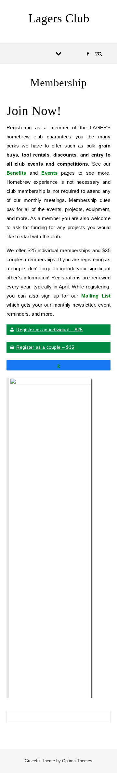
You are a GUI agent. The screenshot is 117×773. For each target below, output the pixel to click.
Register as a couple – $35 (45, 347)
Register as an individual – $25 (49, 329)
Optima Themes (77, 760)
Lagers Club (58, 18)
